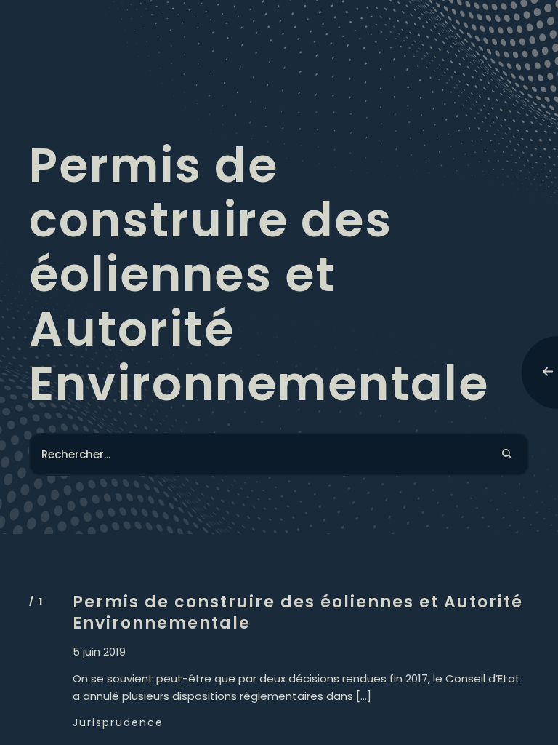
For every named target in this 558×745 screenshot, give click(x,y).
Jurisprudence (118, 722)
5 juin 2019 (99, 652)
